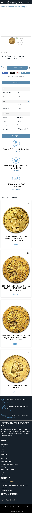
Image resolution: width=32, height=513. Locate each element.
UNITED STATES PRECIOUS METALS (15, 424)
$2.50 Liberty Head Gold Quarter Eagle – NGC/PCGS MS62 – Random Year (16, 238)
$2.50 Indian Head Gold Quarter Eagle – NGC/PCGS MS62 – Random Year (16, 338)
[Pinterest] (10, 500)
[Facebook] (7, 500)
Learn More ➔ (11, 402)
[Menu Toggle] (2, 2)
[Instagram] (14, 500)
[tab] (16, 82)
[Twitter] (3, 500)
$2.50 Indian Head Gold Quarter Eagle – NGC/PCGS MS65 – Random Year (16, 288)
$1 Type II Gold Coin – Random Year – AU (16, 386)
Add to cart (17, 68)
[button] (28, 8)
